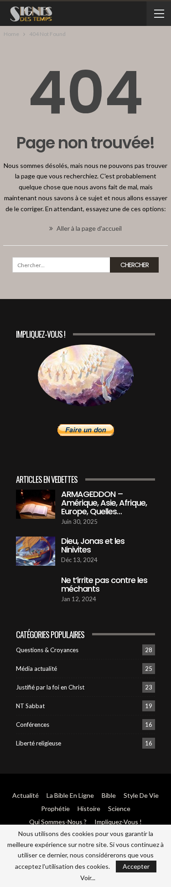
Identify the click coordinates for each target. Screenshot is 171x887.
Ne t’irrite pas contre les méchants (104, 584)
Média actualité (36, 668)
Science (119, 808)
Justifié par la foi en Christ (50, 687)
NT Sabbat (30, 706)
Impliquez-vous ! (118, 822)
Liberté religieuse (38, 743)
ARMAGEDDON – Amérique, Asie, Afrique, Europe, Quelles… (104, 502)
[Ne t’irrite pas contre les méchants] (35, 590)
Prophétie (55, 808)
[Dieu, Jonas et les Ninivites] (35, 551)
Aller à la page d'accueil (88, 228)
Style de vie (141, 795)
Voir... (87, 878)
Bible (109, 795)
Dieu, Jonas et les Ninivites (92, 545)
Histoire (89, 808)
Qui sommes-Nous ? (58, 822)
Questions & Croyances (47, 650)
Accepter (136, 866)
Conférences (32, 724)
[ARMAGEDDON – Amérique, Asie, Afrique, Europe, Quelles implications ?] (35, 504)
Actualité (25, 795)
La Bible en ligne (70, 795)
